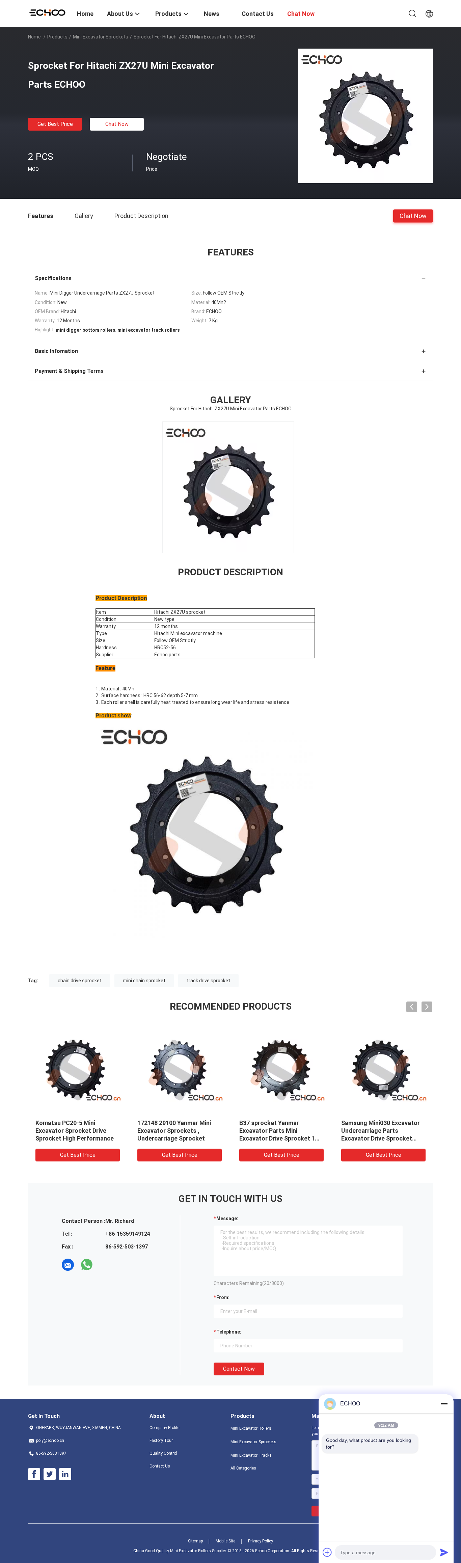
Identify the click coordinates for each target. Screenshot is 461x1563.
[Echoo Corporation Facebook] (34, 1474)
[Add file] (327, 1552)
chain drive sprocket (80, 980)
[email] (68, 1265)
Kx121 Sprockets (161, 1122)
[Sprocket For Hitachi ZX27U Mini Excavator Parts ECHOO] (365, 115)
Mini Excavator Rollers (251, 1428)
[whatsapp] (87, 1265)
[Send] (444, 1552)
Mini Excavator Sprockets (100, 36)
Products (57, 36)
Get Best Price (55, 124)
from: (222, 1297)
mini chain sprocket (144, 980)
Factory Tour (161, 1440)
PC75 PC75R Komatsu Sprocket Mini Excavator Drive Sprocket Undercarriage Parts (281, 1130)
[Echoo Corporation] (48, 12)
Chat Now (117, 124)
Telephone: (228, 1332)
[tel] (106, 1265)
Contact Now (239, 1369)
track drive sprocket (208, 980)
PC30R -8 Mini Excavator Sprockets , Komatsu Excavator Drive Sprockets (378, 1130)
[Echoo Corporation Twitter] (50, 1474)
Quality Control (163, 1453)
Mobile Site (225, 1541)
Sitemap (195, 1541)
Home (34, 36)
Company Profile (164, 1427)
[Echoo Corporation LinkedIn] (65, 1474)
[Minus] (444, 1404)
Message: (227, 1218)
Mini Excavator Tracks (251, 1455)
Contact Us (160, 1466)
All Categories (243, 1468)
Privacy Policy (260, 1541)
